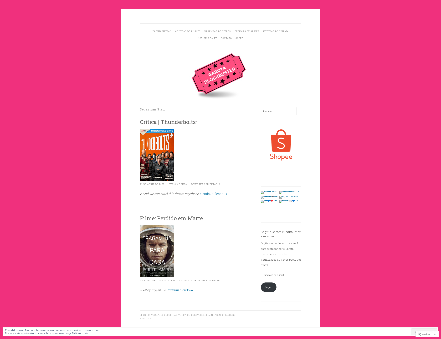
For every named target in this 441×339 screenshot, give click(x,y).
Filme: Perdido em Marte (171, 218)
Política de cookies (80, 333)
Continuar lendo (213, 194)
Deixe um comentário (205, 184)
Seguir (269, 287)
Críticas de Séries (247, 31)
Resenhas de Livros (217, 31)
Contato (226, 38)
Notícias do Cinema (276, 31)
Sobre (239, 38)
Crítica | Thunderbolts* (169, 121)
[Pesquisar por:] (279, 111)
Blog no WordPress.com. (156, 314)
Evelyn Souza (178, 184)
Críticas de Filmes (188, 31)
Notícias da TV (207, 38)
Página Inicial (161, 31)
